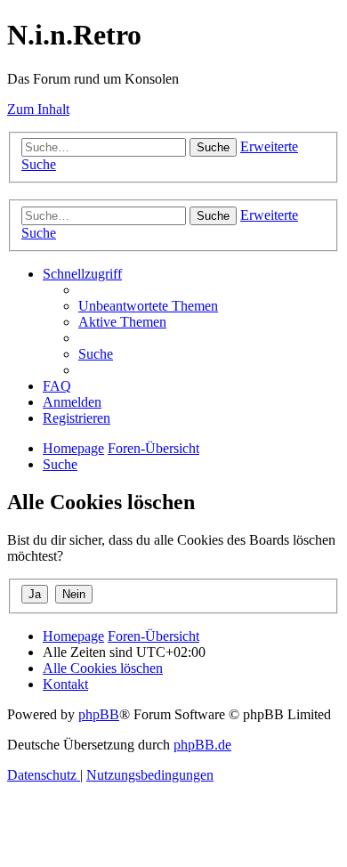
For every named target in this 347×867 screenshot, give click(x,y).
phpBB (98, 714)
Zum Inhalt (38, 109)
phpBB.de (202, 744)
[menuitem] (148, 305)
